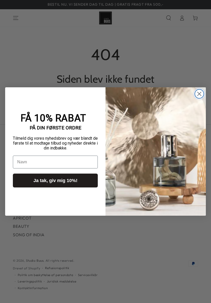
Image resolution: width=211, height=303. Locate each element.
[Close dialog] (199, 93)
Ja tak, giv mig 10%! (55, 180)
